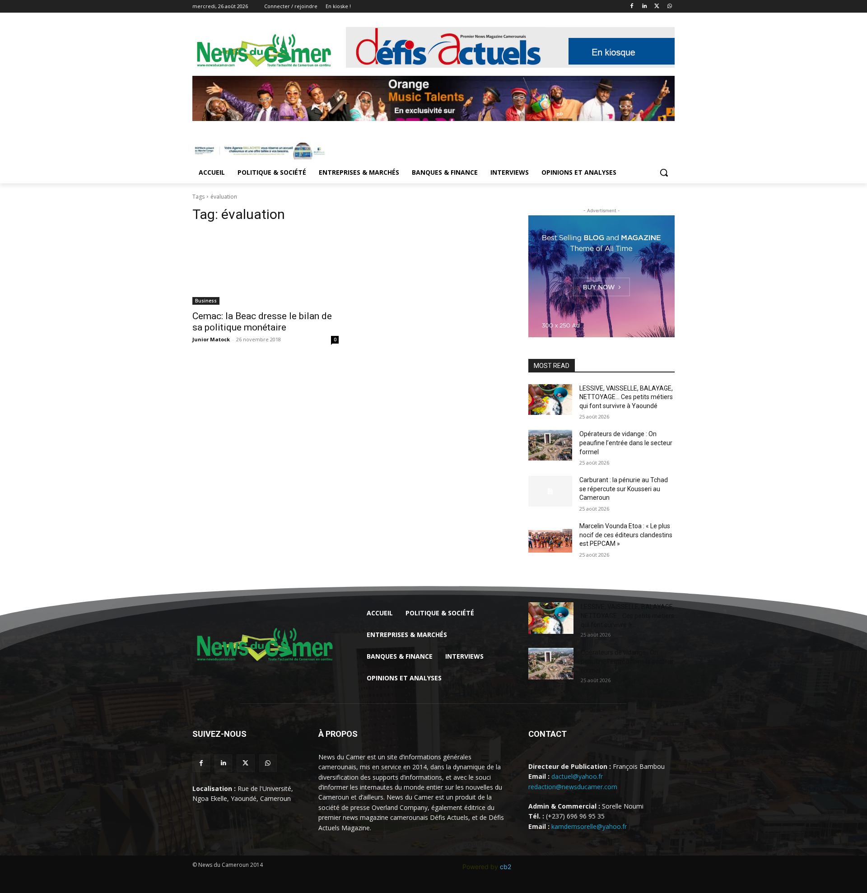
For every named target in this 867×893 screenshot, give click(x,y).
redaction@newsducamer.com (572, 786)
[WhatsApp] (669, 6)
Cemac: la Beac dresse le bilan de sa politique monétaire (262, 322)
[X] (657, 6)
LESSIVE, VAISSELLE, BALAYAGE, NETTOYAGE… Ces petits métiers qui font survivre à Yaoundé (626, 397)
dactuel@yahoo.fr (577, 776)
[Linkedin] (644, 6)
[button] (664, 172)
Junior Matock (211, 339)
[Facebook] (632, 6)
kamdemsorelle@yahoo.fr (589, 826)
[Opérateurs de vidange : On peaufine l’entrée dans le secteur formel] (550, 445)
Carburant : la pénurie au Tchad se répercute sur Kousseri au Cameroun (623, 488)
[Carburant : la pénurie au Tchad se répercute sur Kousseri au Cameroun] (550, 491)
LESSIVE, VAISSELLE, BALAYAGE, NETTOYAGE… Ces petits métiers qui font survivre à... (627, 615)
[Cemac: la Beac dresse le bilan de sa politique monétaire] (265, 268)
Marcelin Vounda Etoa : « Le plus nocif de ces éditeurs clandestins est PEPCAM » (625, 534)
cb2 (505, 866)
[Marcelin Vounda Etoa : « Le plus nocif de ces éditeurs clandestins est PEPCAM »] (550, 537)
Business (206, 301)
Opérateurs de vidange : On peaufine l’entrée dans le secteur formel (625, 442)
